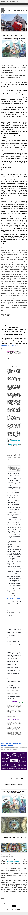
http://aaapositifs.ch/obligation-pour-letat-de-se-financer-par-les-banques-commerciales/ (13, 692)
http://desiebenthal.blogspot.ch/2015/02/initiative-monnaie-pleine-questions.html (14, 748)
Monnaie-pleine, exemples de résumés (15, 10)
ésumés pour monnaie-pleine (14, 457)
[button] (8, 722)
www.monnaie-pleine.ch (14, 861)
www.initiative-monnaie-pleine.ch (10, 345)
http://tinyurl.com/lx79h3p (14, 441)
